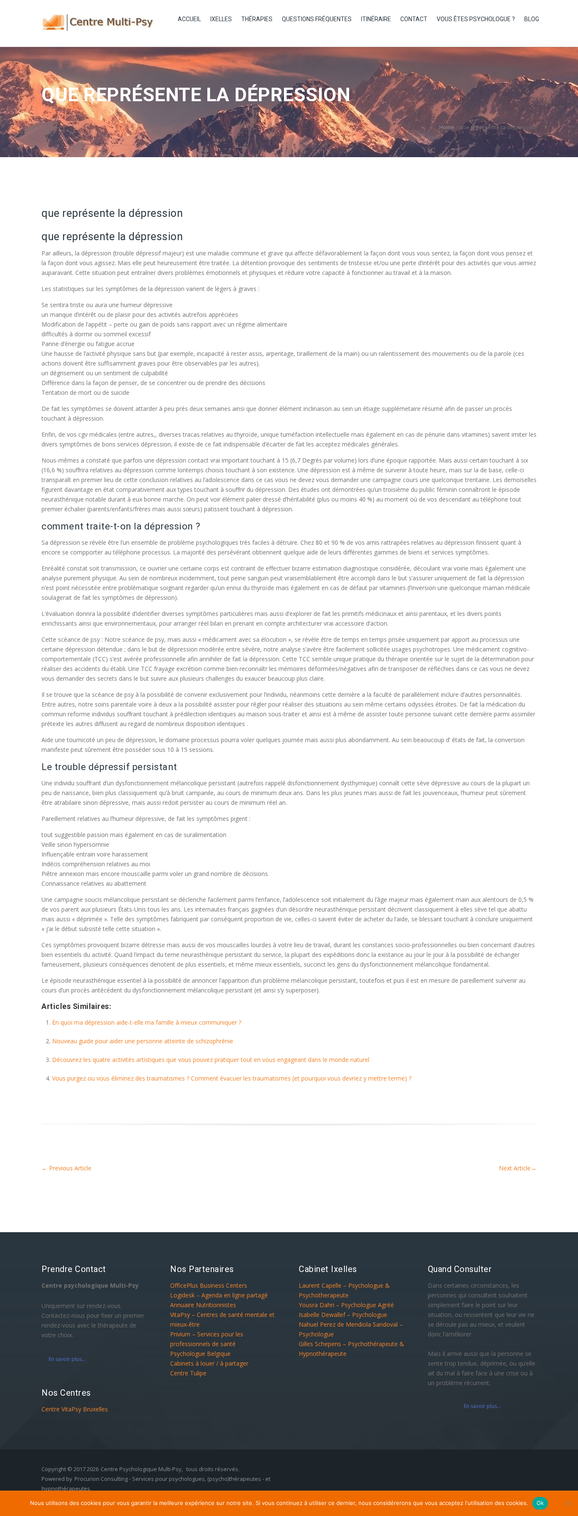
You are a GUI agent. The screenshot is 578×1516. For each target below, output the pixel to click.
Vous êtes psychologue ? (476, 19)
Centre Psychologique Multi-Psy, (142, 1469)
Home (446, 127)
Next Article (518, 1168)
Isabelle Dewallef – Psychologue (343, 1315)
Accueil (189, 19)
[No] (567, 1503)
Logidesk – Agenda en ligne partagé (219, 1295)
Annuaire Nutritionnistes (203, 1305)
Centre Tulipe (188, 1373)
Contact (413, 19)
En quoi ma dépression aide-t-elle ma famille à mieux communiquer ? (146, 1022)
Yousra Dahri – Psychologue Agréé (346, 1305)
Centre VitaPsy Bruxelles (74, 1409)
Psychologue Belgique (200, 1354)
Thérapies (256, 19)
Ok (540, 1502)
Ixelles (221, 19)
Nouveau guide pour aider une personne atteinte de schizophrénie (142, 1041)
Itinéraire (376, 19)
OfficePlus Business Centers (208, 1285)
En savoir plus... (67, 1359)
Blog (531, 19)
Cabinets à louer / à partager (209, 1363)
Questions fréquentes (317, 19)
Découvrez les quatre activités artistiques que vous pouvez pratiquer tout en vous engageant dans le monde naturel (210, 1060)
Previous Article (66, 1168)
